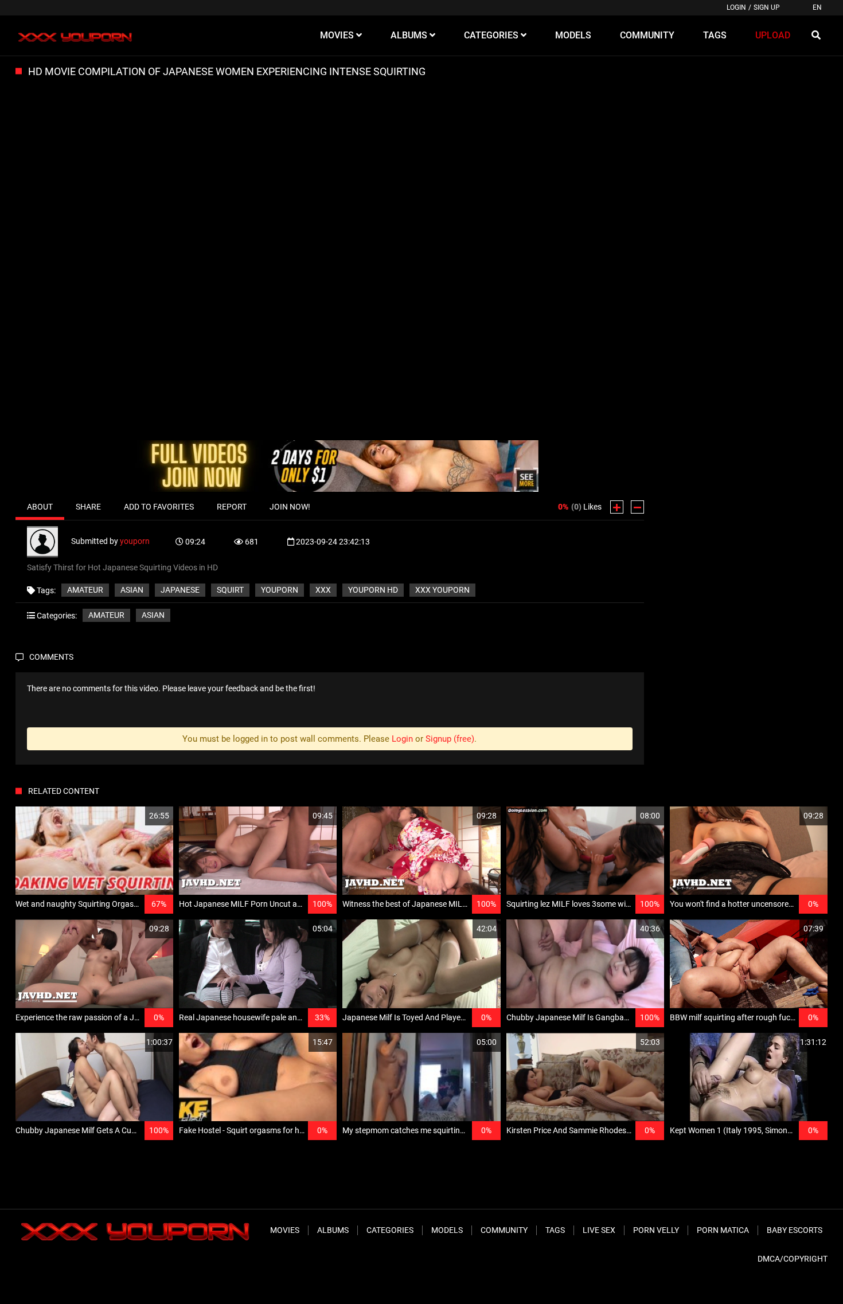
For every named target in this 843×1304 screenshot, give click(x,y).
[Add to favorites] (137, 815)
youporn (135, 541)
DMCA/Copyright (793, 1258)
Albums (333, 1230)
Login (736, 7)
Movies (284, 1230)
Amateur (85, 589)
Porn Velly (656, 1230)
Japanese (180, 589)
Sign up (767, 7)
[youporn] (49, 541)
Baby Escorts (794, 1230)
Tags (555, 1230)
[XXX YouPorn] (73, 35)
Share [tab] (88, 506)
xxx (323, 589)
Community (504, 1230)
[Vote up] (616, 507)
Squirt (230, 589)
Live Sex (599, 1230)
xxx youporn (442, 589)
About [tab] (40, 506)
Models (447, 1230)
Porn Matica (723, 1230)
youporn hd (373, 589)
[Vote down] (637, 507)
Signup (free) (450, 739)
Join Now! (290, 506)
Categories (389, 1230)
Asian (131, 589)
